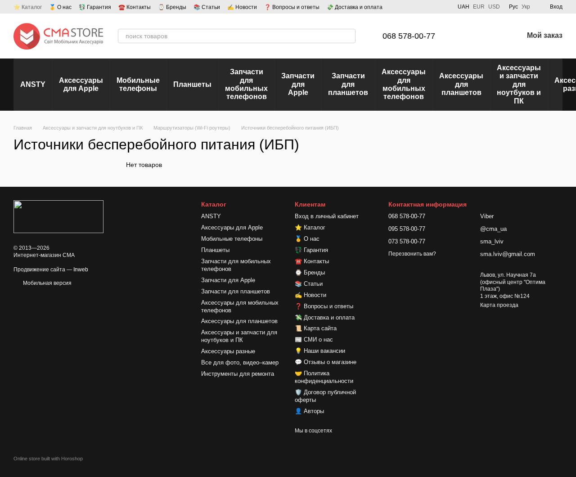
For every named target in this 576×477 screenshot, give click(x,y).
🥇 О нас (60, 7)
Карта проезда (499, 305)
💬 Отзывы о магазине (325, 362)
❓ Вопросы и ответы (292, 7)
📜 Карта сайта (316, 328)
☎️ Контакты (134, 7)
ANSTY (32, 84)
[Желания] (493, 36)
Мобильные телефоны (138, 84)
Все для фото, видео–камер (240, 362)
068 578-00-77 (408, 36)
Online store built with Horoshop (48, 458)
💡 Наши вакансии (320, 350)
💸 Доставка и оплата (354, 7)
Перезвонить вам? (412, 254)
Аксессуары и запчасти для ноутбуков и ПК (519, 84)
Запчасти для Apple (298, 84)
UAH (463, 6)
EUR (479, 6)
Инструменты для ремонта (237, 373)
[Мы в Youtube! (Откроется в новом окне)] (421, 6)
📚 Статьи (207, 7)
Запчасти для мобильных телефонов (246, 84)
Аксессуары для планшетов (461, 84)
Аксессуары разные (228, 351)
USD (494, 6)
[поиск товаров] (348, 36)
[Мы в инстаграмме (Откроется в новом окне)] (432, 6)
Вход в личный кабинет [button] (327, 216)
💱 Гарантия (95, 7)
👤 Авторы (309, 411)
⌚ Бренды (172, 7)
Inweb (80, 269)
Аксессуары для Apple (81, 84)
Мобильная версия (47, 283)
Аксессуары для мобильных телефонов (404, 84)
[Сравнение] (469, 36)
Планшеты (192, 84)
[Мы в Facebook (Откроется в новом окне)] (410, 6)
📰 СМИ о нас (314, 339)
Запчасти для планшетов (348, 84)
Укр (526, 6)
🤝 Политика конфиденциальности (324, 377)
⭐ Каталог (28, 7)
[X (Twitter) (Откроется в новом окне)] (443, 6)
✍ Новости (242, 7)
